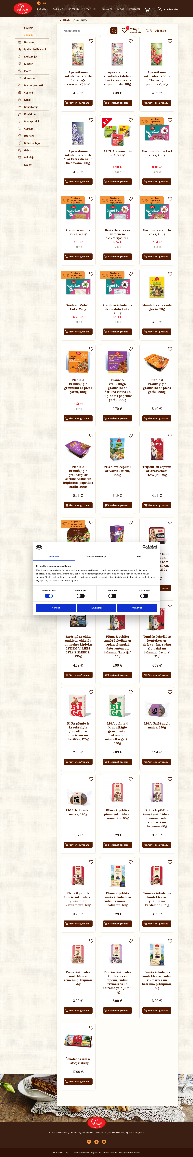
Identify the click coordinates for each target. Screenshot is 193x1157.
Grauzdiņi (29, 78)
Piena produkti (32, 121)
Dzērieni (29, 135)
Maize (27, 71)
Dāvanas (29, 42)
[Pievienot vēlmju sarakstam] (91, 41)
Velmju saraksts (134, 30)
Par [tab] (139, 556)
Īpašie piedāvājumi (35, 49)
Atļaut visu (137, 607)
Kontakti (134, 9)
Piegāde (160, 30)
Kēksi (27, 99)
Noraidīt (56, 607)
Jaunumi (29, 35)
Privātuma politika (108, 1152)
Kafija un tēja (32, 143)
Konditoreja (31, 107)
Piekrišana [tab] (54, 556)
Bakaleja (29, 157)
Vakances (107, 9)
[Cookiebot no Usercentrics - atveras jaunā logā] (144, 547)
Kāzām (28, 164)
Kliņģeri (28, 63)
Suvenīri (28, 27)
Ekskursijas (31, 56)
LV (39, 3)
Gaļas (27, 150)
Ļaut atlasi (96, 607)
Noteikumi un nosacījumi (82, 9)
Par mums (42, 9)
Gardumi (29, 128)
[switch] (81, 596)
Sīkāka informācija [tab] (96, 556)
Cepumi (28, 92)
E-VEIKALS (58, 9)
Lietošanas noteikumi (129, 1152)
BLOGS (120, 9)
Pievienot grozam (79, 102)
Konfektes (30, 114)
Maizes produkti (33, 85)
